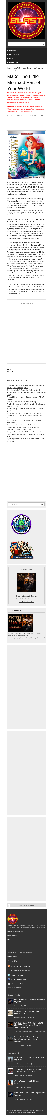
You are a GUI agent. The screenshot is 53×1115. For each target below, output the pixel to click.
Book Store (14, 62)
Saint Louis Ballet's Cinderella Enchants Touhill (23, 390)
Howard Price (19, 931)
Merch (12, 58)
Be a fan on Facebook (18, 979)
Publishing (14, 54)
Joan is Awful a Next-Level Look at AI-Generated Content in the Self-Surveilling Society (24, 428)
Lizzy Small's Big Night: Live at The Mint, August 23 (29, 1058)
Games (16, 1006)
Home (9, 68)
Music (30, 1031)
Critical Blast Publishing (21, 1031)
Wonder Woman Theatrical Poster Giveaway (26, 1082)
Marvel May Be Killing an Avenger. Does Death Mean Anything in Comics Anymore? (25, 386)
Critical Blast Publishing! (25, 952)
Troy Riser (32, 1112)
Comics (16, 1045)
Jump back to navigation (26, 905)
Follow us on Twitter (17, 975)
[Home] (26, 20)
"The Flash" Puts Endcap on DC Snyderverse (23, 425)
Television (17, 1018)
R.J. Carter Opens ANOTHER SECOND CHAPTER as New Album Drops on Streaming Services (24, 634)
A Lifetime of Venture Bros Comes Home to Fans (24, 413)
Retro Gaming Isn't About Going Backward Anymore (29, 1000)
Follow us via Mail (17, 984)
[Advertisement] (26, 334)
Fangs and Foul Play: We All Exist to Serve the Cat (24, 432)
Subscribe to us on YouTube (20, 970)
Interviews (17, 1064)
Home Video (17, 68)
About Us (14, 936)
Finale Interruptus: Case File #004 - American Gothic (27, 1012)
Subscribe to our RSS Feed (20, 966)
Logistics (13, 50)
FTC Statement (12, 940)
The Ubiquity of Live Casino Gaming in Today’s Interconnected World (28, 1070)
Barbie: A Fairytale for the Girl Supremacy (21, 401)
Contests (16, 1087)
